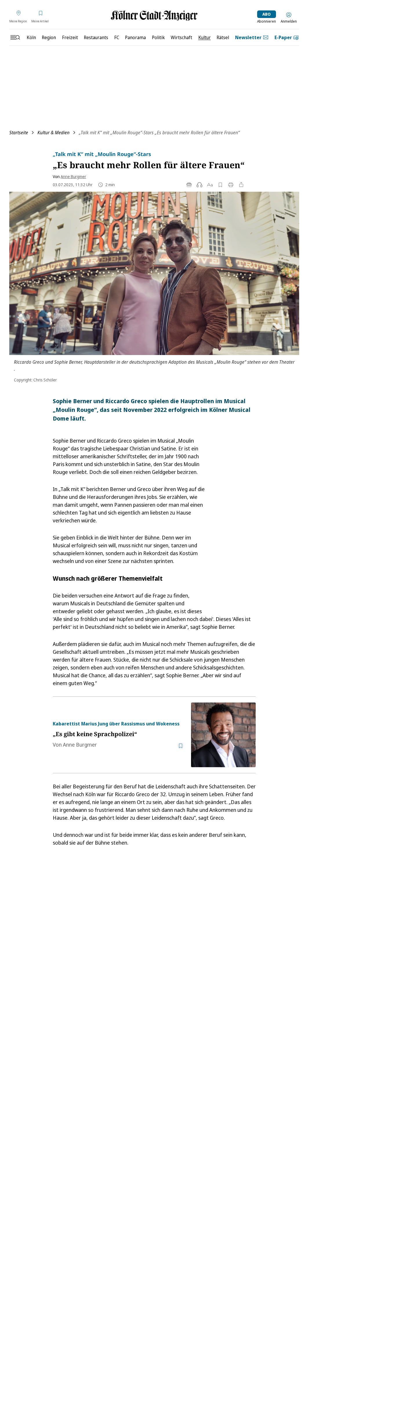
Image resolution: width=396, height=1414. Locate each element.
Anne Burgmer (73, 176)
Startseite (18, 132)
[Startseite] (154, 15)
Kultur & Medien (53, 132)
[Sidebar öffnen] (15, 37)
